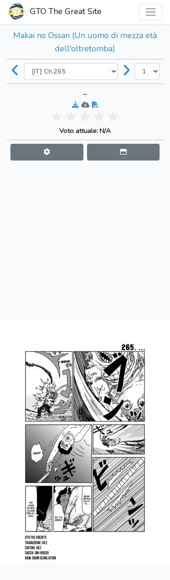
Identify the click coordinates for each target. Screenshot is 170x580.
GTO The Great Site (65, 11)
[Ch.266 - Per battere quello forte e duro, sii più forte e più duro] (126, 71)
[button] (46, 152)
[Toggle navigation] (151, 12)
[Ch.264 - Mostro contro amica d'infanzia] (15, 71)
